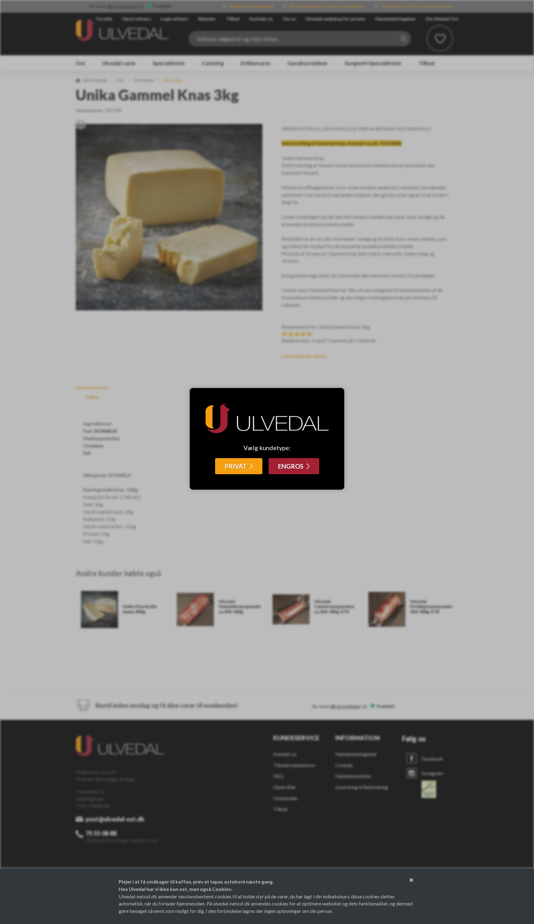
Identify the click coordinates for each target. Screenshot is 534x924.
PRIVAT (236, 466)
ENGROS (290, 466)
